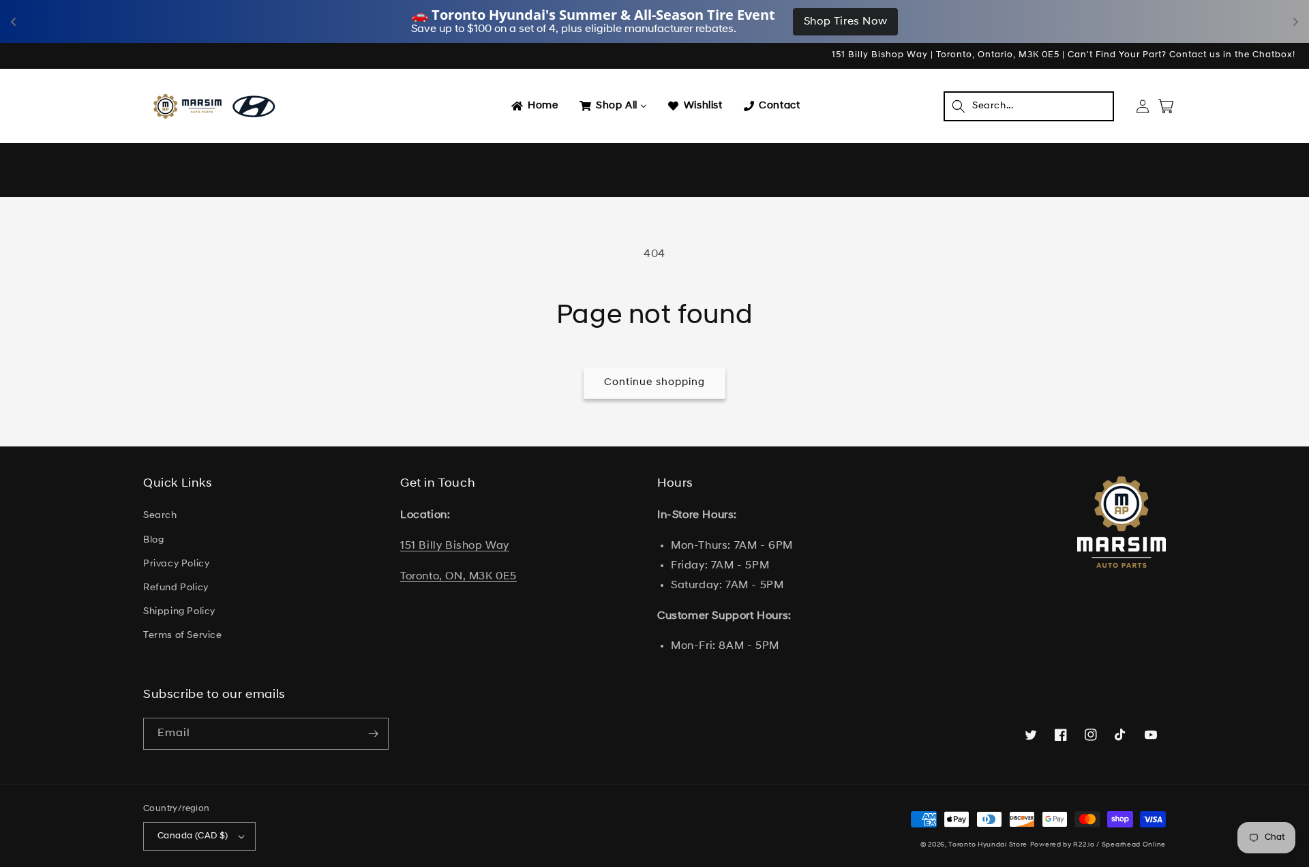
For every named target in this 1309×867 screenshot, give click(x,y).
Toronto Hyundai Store (987, 845)
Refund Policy (176, 588)
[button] (1029, 106)
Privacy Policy (176, 564)
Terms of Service (182, 635)
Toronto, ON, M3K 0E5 (458, 576)
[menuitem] (534, 106)
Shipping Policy (179, 612)
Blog (153, 540)
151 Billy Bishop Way (454, 546)
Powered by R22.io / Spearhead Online (1098, 845)
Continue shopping (654, 383)
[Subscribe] (373, 734)
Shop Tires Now (845, 21)
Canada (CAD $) (192, 836)
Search (160, 516)
